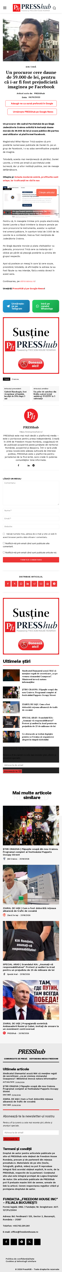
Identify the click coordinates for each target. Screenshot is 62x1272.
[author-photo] (5, 858)
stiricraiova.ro (27, 281)
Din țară (31, 67)
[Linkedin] (28, 465)
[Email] (41, 584)
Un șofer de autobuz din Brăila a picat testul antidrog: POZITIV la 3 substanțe (45, 395)
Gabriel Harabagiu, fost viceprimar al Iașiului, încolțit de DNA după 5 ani (15, 395)
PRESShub (39, 93)
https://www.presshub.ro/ (31, 432)
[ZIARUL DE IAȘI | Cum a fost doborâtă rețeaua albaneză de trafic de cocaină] (11, 707)
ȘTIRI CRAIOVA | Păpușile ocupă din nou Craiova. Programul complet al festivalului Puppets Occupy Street (40, 692)
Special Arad (12, 974)
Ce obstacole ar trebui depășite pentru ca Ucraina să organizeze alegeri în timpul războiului (38, 737)
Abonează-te (11, 771)
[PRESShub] (31, 416)
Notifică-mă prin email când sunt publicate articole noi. (31, 552)
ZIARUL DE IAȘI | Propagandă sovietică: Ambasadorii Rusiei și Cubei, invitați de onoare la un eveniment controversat (31, 1026)
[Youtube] (44, 465)
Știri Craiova (12, 859)
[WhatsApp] (21, 584)
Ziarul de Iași (12, 915)
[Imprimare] (47, 584)
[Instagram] (23, 465)
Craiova (15, 379)
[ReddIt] (34, 584)
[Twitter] (14, 584)
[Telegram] (33, 465)
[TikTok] (38, 465)
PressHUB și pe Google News (28, 288)
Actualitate (8, 1082)
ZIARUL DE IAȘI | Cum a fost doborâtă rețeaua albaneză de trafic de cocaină (40, 707)
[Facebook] (18, 465)
